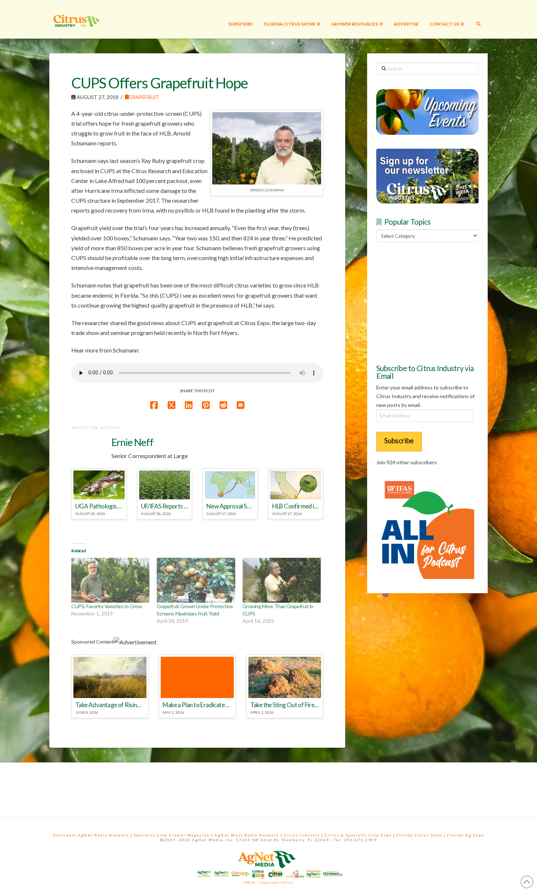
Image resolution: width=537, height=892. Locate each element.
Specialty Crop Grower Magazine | (174, 835)
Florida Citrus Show (419, 835)
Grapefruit (144, 97)
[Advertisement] (431, 301)
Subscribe (399, 440)
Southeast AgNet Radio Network (91, 835)
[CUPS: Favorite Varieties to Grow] (110, 580)
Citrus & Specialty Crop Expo (358, 835)
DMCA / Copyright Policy (269, 882)
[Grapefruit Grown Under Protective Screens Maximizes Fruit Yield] (196, 580)
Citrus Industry (302, 835)
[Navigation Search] (478, 19)
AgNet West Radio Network (246, 835)
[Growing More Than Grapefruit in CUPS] (282, 580)
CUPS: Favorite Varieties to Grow (106, 606)
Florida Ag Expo (465, 835)
